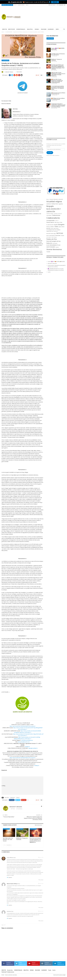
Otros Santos (48, 237)
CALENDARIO (51, 29)
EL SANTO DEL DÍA (49, 224)
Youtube (48, 251)
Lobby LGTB (48, 231)
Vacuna (57, 247)
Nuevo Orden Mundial (50, 235)
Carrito (49, 272)
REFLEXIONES (55, 243)
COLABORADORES (5, 60)
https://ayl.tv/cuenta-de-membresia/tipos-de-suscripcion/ (22, 726)
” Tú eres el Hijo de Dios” (8, 816)
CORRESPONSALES (20, 29)
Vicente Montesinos (54, 249)
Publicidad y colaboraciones (8, 972)
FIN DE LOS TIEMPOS (50, 226)
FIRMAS (56, 226)
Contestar (41, 879)
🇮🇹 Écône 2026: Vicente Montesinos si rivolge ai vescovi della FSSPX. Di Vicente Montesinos (58, 74)
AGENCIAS (48, 204)
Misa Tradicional (54, 231)
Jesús (52, 228)
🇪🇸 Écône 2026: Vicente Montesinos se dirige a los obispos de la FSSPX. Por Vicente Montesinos (57, 81)
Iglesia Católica (61, 226)
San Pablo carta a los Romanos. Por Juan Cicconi (58, 54)
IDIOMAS (37, 29)
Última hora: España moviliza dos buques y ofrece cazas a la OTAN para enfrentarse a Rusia (33, 818)
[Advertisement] (45, 17)
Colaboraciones (56, 215)
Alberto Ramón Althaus (12, 883)
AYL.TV (15, 5)
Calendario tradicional (58, 213)
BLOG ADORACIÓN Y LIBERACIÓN (53, 210)
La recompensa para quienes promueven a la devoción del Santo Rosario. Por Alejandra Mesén (57, 88)
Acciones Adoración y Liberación (56, 199)
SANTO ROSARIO (50, 247)
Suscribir (50, 152)
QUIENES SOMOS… (21, 5)
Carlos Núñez (48, 215)
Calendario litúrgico (49, 213)
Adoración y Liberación (52, 263)
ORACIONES (43, 29)
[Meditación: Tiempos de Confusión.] (22, 832)
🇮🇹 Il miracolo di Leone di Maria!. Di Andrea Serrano (58, 93)
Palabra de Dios (51, 239)
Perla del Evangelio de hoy (53, 241)
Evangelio (61, 224)
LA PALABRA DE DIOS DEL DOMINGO (53, 229)
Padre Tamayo (54, 237)
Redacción (49, 243)
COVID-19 (56, 220)
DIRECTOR (4, 29)
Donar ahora (50, 38)
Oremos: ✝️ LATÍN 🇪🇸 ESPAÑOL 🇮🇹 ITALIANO (56, 261)
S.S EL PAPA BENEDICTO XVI (53, 245)
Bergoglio (50, 206)
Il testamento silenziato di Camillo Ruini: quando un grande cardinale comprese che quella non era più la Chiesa (58, 105)
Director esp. (11, 29)
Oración (62, 235)
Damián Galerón (50, 222)
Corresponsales (50, 220)
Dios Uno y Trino (58, 222)
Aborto (47, 199)
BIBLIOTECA (30, 29)
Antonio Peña (7, 797)
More (27, 5)
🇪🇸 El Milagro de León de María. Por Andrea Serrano (58, 99)
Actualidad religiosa (54, 201)
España (55, 224)
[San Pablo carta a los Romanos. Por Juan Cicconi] (9, 832)
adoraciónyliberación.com (24, 742)
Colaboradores (12, 797)
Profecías (17, 797)
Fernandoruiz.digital (61, 974)
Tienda (49, 970)
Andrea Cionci (54, 204)
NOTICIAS (59, 233)
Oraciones (57, 235)
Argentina (61, 204)
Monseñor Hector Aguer (51, 233)
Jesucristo (48, 228)
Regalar (55, 2)
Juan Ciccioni (56, 228)
